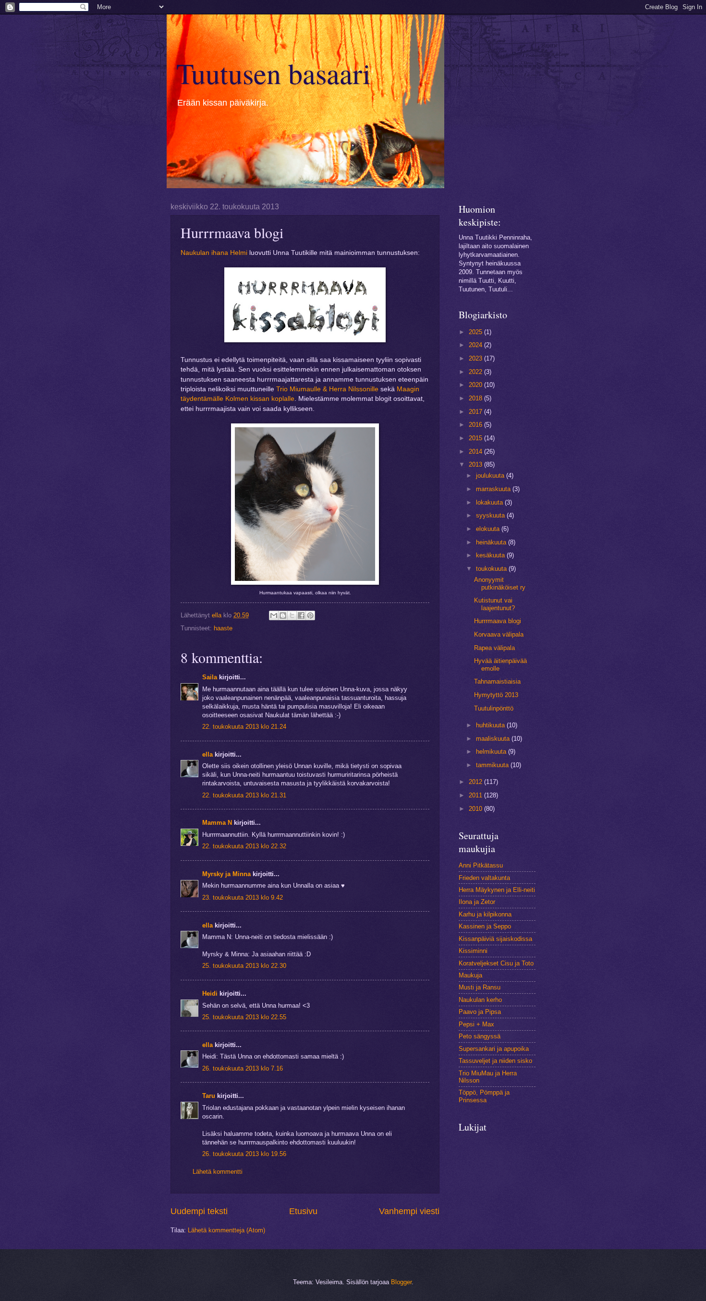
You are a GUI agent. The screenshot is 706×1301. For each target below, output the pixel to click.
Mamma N (217, 822)
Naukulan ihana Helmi (214, 252)
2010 (476, 808)
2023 (476, 358)
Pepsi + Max (476, 1024)
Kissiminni (473, 950)
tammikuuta (493, 765)
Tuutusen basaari (273, 73)
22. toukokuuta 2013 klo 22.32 (244, 846)
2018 (476, 398)
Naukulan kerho (480, 999)
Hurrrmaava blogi (497, 621)
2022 (476, 371)
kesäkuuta (491, 555)
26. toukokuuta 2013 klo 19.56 (244, 1153)
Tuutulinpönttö (493, 708)
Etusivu (303, 1211)
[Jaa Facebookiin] (301, 615)
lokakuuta (490, 502)
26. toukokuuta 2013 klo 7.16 (242, 1068)
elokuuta (488, 528)
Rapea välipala (494, 647)
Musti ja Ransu (479, 987)
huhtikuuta (491, 725)
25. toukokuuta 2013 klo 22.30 (244, 965)
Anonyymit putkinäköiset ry (499, 583)
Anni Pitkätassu (481, 865)
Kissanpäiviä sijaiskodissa (495, 938)
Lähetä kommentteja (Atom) (226, 1230)
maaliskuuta (493, 738)
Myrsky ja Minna (226, 874)
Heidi (210, 993)
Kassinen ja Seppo (485, 926)
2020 (476, 384)
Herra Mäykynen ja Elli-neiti (497, 889)
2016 (476, 424)
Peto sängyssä (479, 1036)
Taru (208, 1095)
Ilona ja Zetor (477, 901)
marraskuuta (494, 489)
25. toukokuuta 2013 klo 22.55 (244, 1017)
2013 (476, 464)
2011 (476, 795)
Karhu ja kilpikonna (485, 914)
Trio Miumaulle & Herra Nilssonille (327, 389)
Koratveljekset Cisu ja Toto (496, 963)
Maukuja (470, 975)
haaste (223, 628)
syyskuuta (491, 515)
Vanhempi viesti (409, 1211)
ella (207, 754)
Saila (209, 677)
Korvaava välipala (498, 634)
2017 (476, 411)
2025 (476, 332)
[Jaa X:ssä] (292, 615)
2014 (476, 451)
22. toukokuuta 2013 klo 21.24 (244, 726)
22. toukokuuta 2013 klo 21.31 (244, 795)
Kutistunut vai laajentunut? (494, 604)
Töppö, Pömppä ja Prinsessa (484, 1096)
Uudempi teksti (199, 1211)
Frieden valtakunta (484, 877)
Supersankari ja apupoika (494, 1048)
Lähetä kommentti (218, 1171)
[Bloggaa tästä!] (283, 615)
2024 (476, 345)
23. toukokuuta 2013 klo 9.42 (242, 897)
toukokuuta (492, 568)
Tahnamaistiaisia (497, 681)
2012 (476, 781)
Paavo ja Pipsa (480, 1011)
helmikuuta (492, 751)
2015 (476, 438)
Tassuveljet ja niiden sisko (495, 1060)
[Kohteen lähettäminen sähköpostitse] (274, 615)
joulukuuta (491, 475)
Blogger (401, 1282)
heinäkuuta (492, 542)
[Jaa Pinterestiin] (310, 615)
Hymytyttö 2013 (496, 695)
